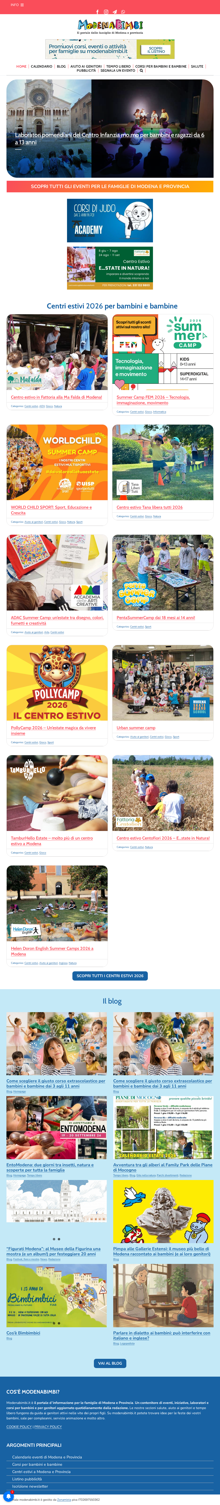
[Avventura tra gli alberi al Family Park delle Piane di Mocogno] (163, 1127)
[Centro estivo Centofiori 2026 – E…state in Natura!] (162, 757)
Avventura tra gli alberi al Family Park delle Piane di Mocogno (162, 1167)
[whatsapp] (123, 12)
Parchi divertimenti (167, 1175)
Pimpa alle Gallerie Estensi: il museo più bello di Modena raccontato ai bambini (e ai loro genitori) (162, 1251)
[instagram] (106, 12)
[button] (141, 70)
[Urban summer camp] (162, 647)
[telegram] (115, 12)
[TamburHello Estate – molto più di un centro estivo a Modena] (57, 757)
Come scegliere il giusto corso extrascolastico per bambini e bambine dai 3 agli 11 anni (106, 138)
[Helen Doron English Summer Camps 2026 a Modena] (57, 868)
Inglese (63, 963)
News (43, 1259)
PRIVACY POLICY (48, 1427)
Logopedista (127, 1343)
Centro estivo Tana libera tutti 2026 (150, 507)
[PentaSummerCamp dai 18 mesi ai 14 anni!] (162, 537)
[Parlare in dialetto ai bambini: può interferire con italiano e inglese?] (163, 1295)
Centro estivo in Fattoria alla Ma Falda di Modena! (56, 397)
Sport (79, 522)
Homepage (19, 1091)
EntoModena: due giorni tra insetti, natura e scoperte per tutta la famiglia (50, 1167)
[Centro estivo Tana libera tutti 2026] (162, 427)
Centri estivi (31, 406)
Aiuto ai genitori (33, 522)
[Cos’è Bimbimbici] (56, 1295)
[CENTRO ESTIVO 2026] (110, 248)
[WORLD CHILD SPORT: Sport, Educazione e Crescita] (57, 427)
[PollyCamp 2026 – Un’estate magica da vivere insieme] (57, 647)
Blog (9, 1091)
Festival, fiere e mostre (26, 1259)
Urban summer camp (136, 727)
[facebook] (97, 12)
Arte (46, 632)
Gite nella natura (146, 1175)
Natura (58, 406)
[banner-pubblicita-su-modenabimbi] (110, 41)
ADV (42, 406)
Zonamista (64, 1500)
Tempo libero (34, 1175)
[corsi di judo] (110, 200)
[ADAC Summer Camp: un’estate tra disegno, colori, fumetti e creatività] (57, 537)
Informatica (159, 411)
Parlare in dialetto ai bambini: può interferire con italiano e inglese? (161, 1335)
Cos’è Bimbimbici (23, 1333)
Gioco (49, 406)
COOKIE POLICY (19, 1427)
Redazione (186, 1175)
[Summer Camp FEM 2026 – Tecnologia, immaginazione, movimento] (162, 316)
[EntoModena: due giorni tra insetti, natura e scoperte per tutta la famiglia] (56, 1127)
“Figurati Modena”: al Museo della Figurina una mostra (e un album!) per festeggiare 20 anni (53, 1251)
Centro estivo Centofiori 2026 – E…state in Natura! (163, 838)
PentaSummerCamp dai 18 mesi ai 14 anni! (156, 617)
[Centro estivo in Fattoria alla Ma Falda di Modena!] (57, 316)
